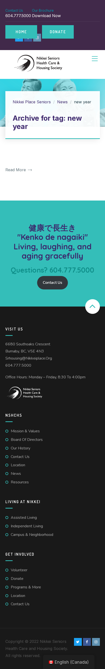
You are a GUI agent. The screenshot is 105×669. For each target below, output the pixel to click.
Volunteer (19, 570)
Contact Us (52, 282)
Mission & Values (25, 431)
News (16, 473)
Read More (16, 170)
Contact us (20, 456)
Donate (58, 31)
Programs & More (26, 587)
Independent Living (27, 526)
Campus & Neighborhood (32, 534)
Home (21, 31)
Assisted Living (24, 517)
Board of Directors (27, 439)
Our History (20, 448)
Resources (20, 482)
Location (18, 465)
